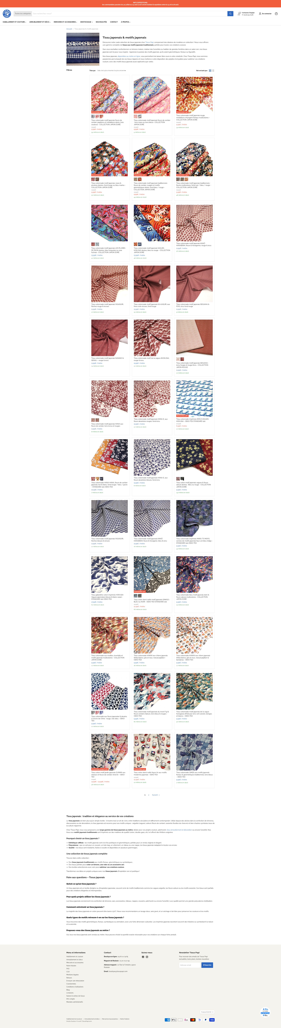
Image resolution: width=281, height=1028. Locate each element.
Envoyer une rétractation (75, 981)
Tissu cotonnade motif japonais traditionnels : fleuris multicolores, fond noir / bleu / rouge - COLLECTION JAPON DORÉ (193, 185)
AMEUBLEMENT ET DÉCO (39, 22)
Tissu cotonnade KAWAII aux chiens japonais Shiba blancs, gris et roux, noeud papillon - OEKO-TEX (151, 658)
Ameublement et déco (74, 960)
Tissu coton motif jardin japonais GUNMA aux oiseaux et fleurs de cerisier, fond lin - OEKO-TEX (108, 775)
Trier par (92, 70)
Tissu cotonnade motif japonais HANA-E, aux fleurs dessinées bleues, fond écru (151, 479)
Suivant (155, 795)
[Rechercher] (230, 13)
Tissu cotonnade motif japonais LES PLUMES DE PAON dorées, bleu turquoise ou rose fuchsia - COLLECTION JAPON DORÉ (108, 250)
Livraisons (69, 993)
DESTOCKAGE (86, 22)
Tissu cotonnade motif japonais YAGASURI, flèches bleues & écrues (107, 540)
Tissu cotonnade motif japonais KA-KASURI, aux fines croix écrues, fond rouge (152, 305)
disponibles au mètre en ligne (129, 56)
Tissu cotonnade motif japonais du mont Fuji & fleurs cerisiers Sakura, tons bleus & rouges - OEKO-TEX (151, 714)
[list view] (213, 70)
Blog (68, 990)
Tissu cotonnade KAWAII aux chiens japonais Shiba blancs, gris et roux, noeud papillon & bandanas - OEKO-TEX (193, 658)
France (206, 1012)
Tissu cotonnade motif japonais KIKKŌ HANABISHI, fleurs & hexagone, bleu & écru (150, 540)
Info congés (70, 999)
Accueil (69, 29)
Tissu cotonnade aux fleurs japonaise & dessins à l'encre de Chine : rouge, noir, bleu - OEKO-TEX (109, 718)
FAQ (67, 969)
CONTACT (114, 22)
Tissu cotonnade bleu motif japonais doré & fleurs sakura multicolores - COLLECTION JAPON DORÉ (192, 597)
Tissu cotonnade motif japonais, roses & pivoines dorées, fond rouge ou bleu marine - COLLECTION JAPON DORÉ (108, 185)
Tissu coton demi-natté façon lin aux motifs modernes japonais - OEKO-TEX (150, 774)
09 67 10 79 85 (248, 14)
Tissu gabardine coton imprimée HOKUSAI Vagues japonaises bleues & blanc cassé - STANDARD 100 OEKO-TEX (107, 597)
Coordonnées (71, 984)
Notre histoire (71, 966)
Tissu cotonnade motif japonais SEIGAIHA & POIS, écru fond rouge (192, 305)
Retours (69, 978)
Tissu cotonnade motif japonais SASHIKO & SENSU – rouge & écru (107, 359)
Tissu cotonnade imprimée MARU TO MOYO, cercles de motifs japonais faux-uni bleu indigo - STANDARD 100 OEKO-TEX (194, 541)
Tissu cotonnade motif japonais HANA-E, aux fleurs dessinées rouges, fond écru (151, 420)
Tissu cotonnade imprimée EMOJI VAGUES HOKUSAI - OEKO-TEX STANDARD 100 (192, 420)
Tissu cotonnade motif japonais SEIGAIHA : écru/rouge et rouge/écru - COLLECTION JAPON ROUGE (192, 365)
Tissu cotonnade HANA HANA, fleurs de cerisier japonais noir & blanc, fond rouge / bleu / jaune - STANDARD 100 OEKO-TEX (109, 485)
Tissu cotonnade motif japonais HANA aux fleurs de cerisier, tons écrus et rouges (107, 425)
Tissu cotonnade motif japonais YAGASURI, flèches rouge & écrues (107, 305)
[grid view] (210, 70)
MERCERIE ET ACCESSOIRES (65, 22)
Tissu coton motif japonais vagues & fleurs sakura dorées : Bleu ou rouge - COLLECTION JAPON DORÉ (193, 485)
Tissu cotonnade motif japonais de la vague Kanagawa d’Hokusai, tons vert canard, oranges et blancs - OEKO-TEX (194, 714)
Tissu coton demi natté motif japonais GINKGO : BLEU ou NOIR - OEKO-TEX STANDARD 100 (152, 601)
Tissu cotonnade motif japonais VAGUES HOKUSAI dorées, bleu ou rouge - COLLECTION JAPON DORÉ (152, 250)
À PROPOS (125, 22)
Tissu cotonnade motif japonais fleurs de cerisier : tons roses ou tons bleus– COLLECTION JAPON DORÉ (152, 122)
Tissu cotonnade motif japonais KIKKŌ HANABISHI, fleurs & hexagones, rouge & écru (193, 244)
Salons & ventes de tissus (75, 996)
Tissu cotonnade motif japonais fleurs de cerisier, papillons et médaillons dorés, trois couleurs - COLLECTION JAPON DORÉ (107, 122)
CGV (68, 972)
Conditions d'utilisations (74, 987)
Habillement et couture (74, 956)
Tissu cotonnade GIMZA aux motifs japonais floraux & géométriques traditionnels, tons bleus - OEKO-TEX (194, 775)
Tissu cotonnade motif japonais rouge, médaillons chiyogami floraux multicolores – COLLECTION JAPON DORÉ (193, 117)
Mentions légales (72, 975)
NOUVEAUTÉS (101, 22)
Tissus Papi (149, 42)
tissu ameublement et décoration (179, 830)
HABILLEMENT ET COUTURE (14, 22)
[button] (265, 13)
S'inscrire (207, 965)
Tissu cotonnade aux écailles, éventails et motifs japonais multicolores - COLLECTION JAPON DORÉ (107, 658)
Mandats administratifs (74, 1002)
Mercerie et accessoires (74, 962)
